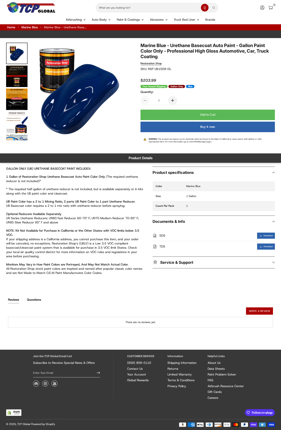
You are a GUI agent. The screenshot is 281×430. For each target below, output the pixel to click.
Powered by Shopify (43, 424)
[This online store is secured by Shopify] (13, 412)
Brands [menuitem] (210, 20)
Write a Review (259, 311)
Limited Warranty (179, 374)
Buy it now (207, 127)
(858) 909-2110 (139, 363)
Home (11, 27)
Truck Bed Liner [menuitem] (184, 20)
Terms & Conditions (181, 380)
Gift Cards (215, 392)
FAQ (210, 380)
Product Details (141, 158)
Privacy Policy (176, 386)
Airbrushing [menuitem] (74, 20)
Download (268, 235)
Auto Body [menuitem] (99, 20)
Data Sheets (216, 369)
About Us (214, 363)
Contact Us (135, 369)
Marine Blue (29, 27)
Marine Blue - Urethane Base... (65, 27)
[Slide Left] (38, 91)
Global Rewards (138, 380)
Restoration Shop (151, 63)
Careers (213, 398)
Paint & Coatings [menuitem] (128, 20)
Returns (172, 369)
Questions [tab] (34, 300)
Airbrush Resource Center (226, 386)
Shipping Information (182, 363)
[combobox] (147, 7)
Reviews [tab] (13, 300)
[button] (205, 7)
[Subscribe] (96, 372)
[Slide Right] (120, 91)
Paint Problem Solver (222, 374)
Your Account (136, 374)
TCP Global (23, 424)
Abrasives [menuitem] (157, 20)
